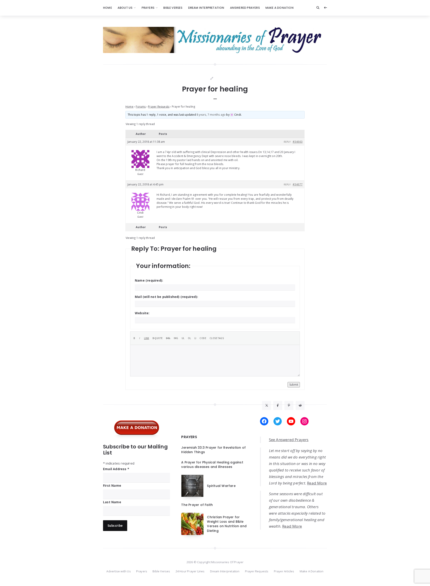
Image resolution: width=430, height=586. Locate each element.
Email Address (116, 469)
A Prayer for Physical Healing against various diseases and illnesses (212, 464)
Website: (142, 313)
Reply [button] (287, 141)
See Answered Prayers (289, 439)
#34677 (298, 184)
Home (107, 8)
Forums (141, 106)
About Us (125, 8)
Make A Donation (279, 8)
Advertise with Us (118, 571)
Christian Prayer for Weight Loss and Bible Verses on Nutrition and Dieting (227, 524)
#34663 (298, 142)
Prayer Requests (158, 106)
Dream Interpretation (206, 8)
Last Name (112, 502)
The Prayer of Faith (197, 505)
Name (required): (149, 280)
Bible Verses (172, 8)
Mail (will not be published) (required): (166, 297)
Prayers (148, 8)
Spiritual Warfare (221, 486)
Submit (293, 384)
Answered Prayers (245, 8)
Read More (317, 483)
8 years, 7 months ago (211, 115)
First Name (112, 485)
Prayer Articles (284, 571)
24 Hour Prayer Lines (190, 571)
